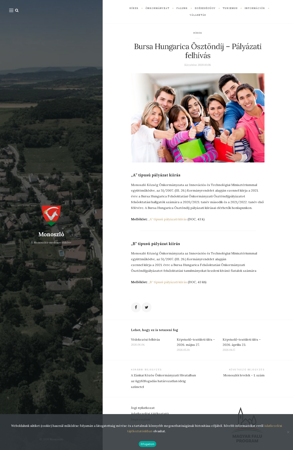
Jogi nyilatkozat (143, 408)
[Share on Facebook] (136, 307)
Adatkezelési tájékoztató (150, 413)
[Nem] (288, 432)
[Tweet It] (146, 307)
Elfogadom (147, 444)
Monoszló (51, 234)
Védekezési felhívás (145, 339)
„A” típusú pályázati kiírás (167, 219)
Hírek (198, 33)
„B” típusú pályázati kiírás (167, 282)
